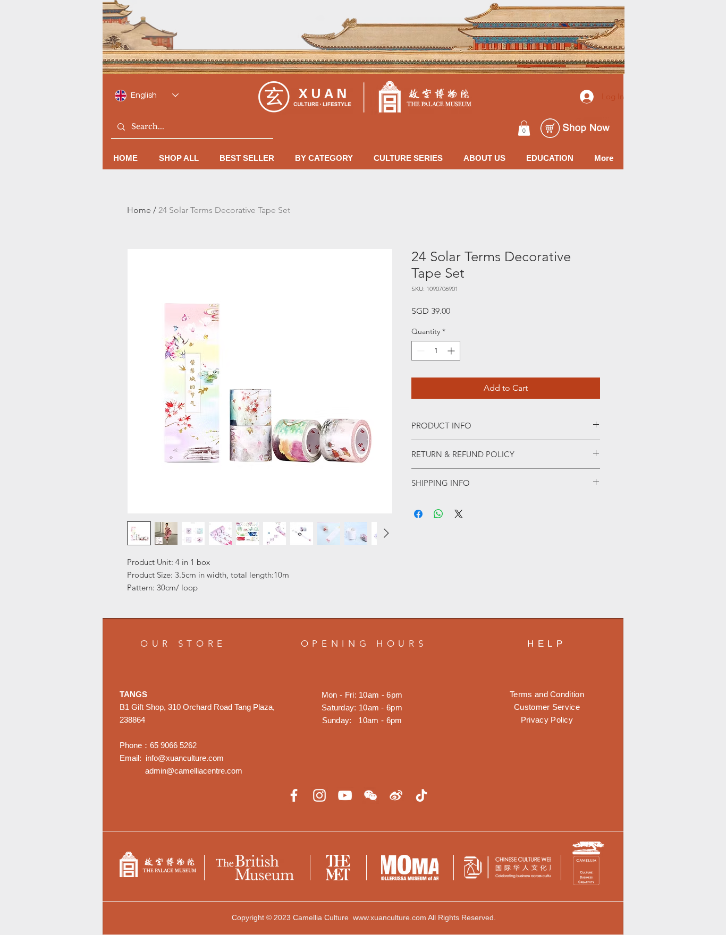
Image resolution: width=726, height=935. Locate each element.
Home (139, 210)
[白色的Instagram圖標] (319, 795)
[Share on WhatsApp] (438, 514)
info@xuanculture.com (185, 757)
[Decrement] (419, 350)
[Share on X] (458, 514)
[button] (524, 128)
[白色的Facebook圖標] (293, 795)
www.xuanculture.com (389, 917)
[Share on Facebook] (418, 514)
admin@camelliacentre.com (193, 770)
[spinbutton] (435, 350)
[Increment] (452, 350)
